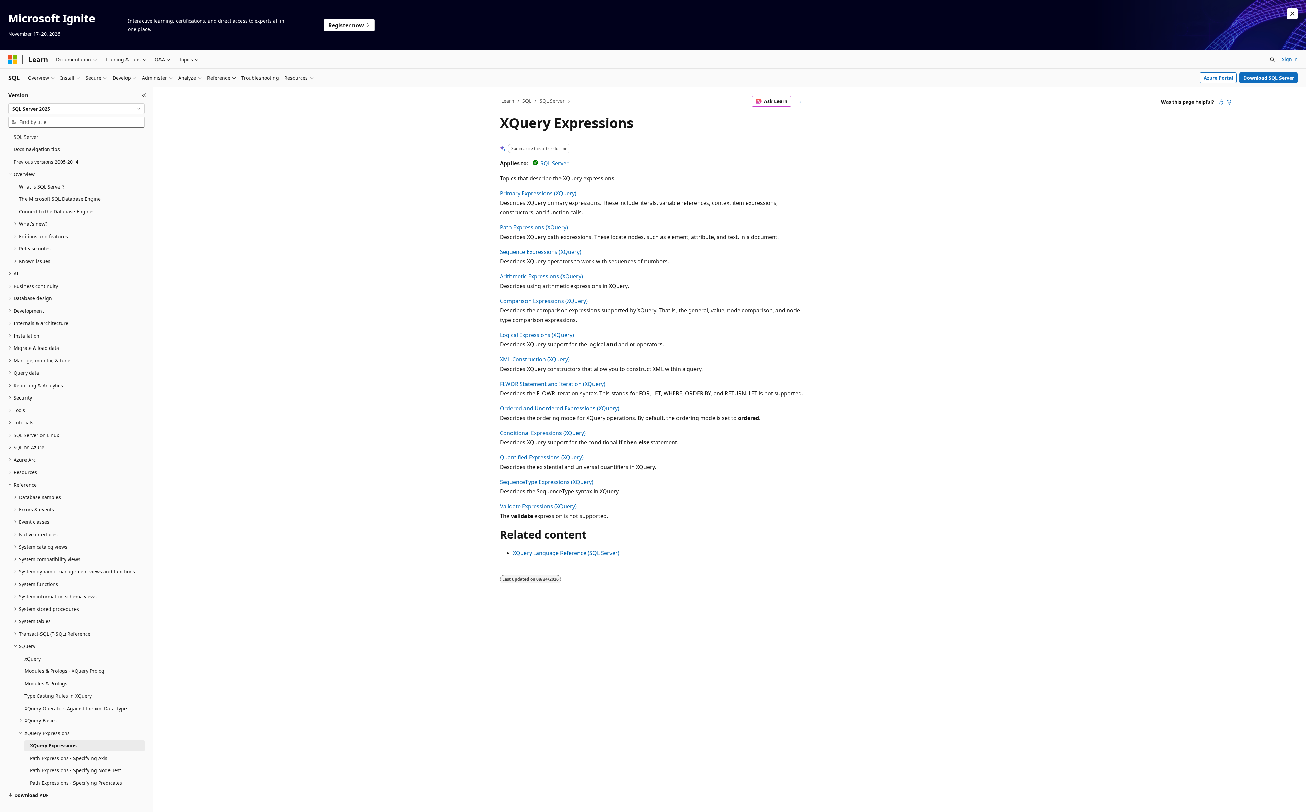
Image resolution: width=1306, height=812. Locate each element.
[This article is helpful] (1221, 102)
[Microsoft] (12, 59)
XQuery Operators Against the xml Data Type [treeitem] (75, 708)
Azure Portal (1218, 78)
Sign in (1290, 59)
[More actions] (800, 101)
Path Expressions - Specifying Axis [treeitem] (68, 758)
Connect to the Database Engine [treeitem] (56, 211)
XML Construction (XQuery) (535, 359)
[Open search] (1272, 59)
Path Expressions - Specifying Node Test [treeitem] (75, 770)
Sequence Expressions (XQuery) (540, 252)
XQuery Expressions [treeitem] (53, 745)
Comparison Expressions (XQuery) (544, 301)
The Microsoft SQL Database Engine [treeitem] (60, 199)
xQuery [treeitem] (32, 658)
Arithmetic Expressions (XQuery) (541, 276)
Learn (507, 101)
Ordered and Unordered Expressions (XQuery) (559, 408)
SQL (526, 101)
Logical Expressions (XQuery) (537, 335)
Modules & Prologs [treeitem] (45, 683)
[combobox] (76, 108)
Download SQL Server (1268, 78)
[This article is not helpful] (1229, 102)
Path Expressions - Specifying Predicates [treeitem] (76, 783)
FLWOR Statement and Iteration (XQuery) (552, 384)
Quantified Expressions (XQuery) (542, 457)
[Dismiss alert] (1292, 13)
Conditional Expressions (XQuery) (543, 433)
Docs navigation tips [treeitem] (37, 149)
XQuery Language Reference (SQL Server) (566, 553)
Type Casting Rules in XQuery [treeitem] (58, 696)
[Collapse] (144, 95)
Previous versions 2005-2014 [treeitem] (46, 162)
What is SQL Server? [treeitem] (41, 186)
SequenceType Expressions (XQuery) (546, 482)
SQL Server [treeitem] (26, 137)
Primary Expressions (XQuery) (538, 193)
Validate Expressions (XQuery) (538, 506)
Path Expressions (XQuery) (534, 227)
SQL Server (552, 101)
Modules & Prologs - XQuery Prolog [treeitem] (64, 671)
